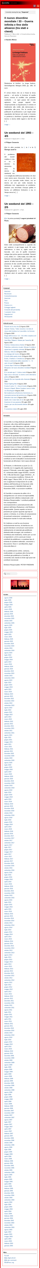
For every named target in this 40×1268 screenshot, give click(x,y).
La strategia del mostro (11, 354)
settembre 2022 (9, 705)
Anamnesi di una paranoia (12, 402)
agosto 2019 (8, 790)
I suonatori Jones (9, 312)
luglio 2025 (7, 627)
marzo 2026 (8, 609)
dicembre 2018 (9, 808)
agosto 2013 (8, 955)
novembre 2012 (9, 975)
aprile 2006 (7, 1156)
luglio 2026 (7, 600)
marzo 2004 (8, 1213)
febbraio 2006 (8, 1161)
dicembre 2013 (9, 946)
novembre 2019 (9, 783)
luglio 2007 (7, 1122)
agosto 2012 (8, 982)
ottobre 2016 (8, 868)
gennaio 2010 (8, 1053)
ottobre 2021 (8, 730)
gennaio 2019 (8, 806)
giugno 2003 (8, 1234)
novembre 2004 (9, 1195)
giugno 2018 (8, 822)
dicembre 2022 (9, 698)
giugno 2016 (8, 877)
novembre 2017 (9, 838)
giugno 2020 (8, 767)
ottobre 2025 (8, 621)
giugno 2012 (8, 987)
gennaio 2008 (8, 1108)
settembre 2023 (9, 678)
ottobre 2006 (8, 1143)
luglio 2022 (7, 710)
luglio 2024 (7, 655)
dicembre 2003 (9, 1220)
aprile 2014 (7, 936)
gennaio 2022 (8, 724)
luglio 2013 (7, 957)
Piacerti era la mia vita (11, 326)
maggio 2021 (8, 742)
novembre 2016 (9, 865)
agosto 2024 (8, 653)
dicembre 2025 (9, 616)
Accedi (6, 1255)
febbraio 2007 (8, 1133)
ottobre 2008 (8, 1088)
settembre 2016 (9, 870)
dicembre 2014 (9, 918)
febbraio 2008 (8, 1106)
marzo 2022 (8, 719)
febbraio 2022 (8, 721)
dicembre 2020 (9, 753)
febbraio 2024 (8, 666)
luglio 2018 (7, 820)
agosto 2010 (8, 1037)
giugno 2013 (8, 959)
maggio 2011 (8, 1017)
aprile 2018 (7, 827)
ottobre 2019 (8, 785)
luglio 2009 (7, 1067)
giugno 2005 (8, 1179)
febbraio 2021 (8, 749)
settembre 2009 (9, 1062)
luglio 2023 (7, 682)
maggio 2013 (8, 962)
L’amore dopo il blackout (12, 365)
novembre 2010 (9, 1030)
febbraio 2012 (8, 996)
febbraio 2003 (8, 1243)
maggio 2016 (8, 879)
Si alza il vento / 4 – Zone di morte (15, 386)
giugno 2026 (8, 602)
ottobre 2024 (8, 648)
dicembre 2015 (9, 891)
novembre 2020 (9, 756)
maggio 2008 (8, 1099)
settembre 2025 (9, 623)
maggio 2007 (8, 1126)
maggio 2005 (8, 1181)
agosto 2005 (8, 1175)
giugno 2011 (8, 1014)
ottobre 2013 (8, 950)
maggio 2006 (8, 1154)
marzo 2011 (8, 1021)
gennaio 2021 (8, 751)
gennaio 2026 (8, 614)
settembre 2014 (9, 925)
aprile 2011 (7, 1019)
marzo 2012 (8, 994)
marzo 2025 (8, 637)
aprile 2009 (7, 1074)
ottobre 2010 (8, 1033)
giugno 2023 (8, 685)
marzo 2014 (8, 939)
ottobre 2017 (8, 840)
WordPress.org (9, 1262)
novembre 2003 (9, 1223)
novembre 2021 (9, 728)
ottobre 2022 (8, 703)
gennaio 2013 (8, 971)
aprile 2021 (7, 744)
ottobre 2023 (8, 675)
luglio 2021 (7, 737)
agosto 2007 (8, 1120)
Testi (23, 139)
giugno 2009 (8, 1069)
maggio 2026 (8, 604)
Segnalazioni (8, 314)
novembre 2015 (9, 893)
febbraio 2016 (8, 886)
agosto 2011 (8, 1010)
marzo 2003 (8, 1241)
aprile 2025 (7, 634)
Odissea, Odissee (10, 352)
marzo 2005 (8, 1186)
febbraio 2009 (8, 1078)
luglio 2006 (7, 1149)
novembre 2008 (9, 1085)
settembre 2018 (9, 815)
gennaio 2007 (8, 1136)
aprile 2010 (7, 1046)
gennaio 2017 (8, 861)
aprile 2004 (7, 1211)
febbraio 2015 (8, 914)
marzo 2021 (8, 746)
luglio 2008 (7, 1094)
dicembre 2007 (9, 1110)
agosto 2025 (8, 625)
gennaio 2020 (8, 778)
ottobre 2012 (8, 978)
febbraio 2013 (8, 969)
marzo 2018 (8, 829)
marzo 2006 (8, 1159)
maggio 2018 (8, 824)
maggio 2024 (8, 659)
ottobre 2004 (8, 1197)
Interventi (6, 36)
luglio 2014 (7, 930)
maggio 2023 (8, 687)
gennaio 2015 (8, 916)
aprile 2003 (7, 1239)
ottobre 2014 (8, 923)
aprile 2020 (7, 772)
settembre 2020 (9, 760)
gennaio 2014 (8, 943)
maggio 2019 (8, 797)
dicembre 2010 (9, 1028)
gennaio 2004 (8, 1218)
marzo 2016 (8, 884)
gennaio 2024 (8, 669)
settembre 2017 (9, 843)
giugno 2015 (8, 904)
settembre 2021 (9, 733)
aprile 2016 (7, 882)
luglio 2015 (7, 902)
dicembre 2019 (9, 781)
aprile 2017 (7, 854)
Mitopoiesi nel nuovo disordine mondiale (17, 368)
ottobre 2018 (8, 813)
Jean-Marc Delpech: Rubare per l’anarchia (17, 340)
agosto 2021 (8, 735)
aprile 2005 (7, 1184)
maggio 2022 (8, 714)
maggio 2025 (8, 632)
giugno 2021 (8, 740)
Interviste (7, 298)
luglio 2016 (7, 875)
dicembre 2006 (9, 1138)
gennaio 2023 (8, 696)
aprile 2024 (7, 662)
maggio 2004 (8, 1209)
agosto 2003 (8, 1229)
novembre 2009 (9, 1058)
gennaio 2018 (8, 833)
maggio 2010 (8, 1044)
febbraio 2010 (8, 1051)
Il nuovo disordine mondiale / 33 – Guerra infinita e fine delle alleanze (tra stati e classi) (18, 25)
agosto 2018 (8, 817)
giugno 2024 (8, 657)
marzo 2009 (8, 1076)
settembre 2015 (9, 898)
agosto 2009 (8, 1065)
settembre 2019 (9, 788)
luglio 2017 (7, 847)
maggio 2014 (8, 934)
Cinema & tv (8, 305)
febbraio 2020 (8, 776)
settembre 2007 (9, 1117)
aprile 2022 (7, 717)
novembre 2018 (9, 811)
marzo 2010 (8, 1049)
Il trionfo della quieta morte (12, 356)
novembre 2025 (9, 618)
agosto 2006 (8, 1147)
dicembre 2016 (9, 863)
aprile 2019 (7, 799)
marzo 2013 (8, 966)
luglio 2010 (7, 1039)
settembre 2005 (9, 1172)
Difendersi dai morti (10, 397)
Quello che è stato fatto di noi (13, 400)
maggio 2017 (8, 852)
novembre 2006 (9, 1140)
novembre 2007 (9, 1113)
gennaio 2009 (8, 1081)
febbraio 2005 (8, 1188)
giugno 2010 (8, 1042)
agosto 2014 (8, 927)
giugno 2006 (8, 1152)
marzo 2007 (8, 1131)
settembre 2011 (9, 1007)
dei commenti (10, 1260)
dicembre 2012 (9, 973)
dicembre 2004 (9, 1193)
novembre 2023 (9, 673)
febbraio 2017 (8, 859)
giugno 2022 (8, 712)
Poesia (6, 303)
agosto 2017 (8, 845)
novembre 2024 (9, 646)
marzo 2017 (8, 856)
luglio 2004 (7, 1204)
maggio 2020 (8, 769)
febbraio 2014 (8, 941)
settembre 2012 (9, 980)
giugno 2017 (8, 849)
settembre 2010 (9, 1035)
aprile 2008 (7, 1101)
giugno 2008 (8, 1097)
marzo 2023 (8, 691)
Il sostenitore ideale (10, 409)
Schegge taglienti (9, 307)
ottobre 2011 (8, 1005)
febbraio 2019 (8, 804)
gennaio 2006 (8, 1163)
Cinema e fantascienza (14, 345)
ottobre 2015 (8, 895)
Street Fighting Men (10, 384)
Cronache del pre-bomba (28, 34)
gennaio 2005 (8, 1191)
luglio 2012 (7, 985)
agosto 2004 (8, 1202)
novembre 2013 (9, 948)
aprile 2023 (7, 689)
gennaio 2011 (8, 1026)
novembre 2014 (9, 920)
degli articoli (9, 1258)
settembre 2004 (9, 1200)
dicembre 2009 (9, 1056)
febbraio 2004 (8, 1216)
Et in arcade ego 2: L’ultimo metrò (15, 372)
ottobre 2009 (8, 1060)
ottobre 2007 (8, 1115)
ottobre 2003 (8, 1225)
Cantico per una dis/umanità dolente (15, 404)
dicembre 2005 (9, 1165)
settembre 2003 (9, 1227)
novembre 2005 (9, 1168)
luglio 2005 (7, 1177)
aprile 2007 (7, 1129)
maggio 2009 (8, 1072)
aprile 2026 (7, 607)
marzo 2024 (8, 664)
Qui (6, 218)
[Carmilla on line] (20, 3)
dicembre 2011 (9, 1001)
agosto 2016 (8, 872)
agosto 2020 (8, 762)
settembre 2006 (9, 1145)
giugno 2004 (8, 1207)
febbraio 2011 (8, 1023)
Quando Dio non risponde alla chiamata (17, 379)
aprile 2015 (7, 909)
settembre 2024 (9, 650)
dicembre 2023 (9, 671)
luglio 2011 (7, 1012)
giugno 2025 (8, 630)
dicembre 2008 (9, 1083)
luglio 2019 (7, 792)
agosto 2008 (8, 1092)
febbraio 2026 (8, 611)
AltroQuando (8, 316)
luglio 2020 (7, 765)
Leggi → (7, 124)
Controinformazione (10, 296)
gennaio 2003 (8, 1246)
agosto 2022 (8, 708)
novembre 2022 (9, 701)
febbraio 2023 (8, 694)
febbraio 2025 (8, 639)
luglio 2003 (7, 1232)
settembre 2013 (9, 952)
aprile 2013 (7, 964)
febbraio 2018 (8, 831)
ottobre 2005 (8, 1170)
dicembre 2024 (9, 643)
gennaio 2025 (8, 641)
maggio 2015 (8, 907)
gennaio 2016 (8, 888)
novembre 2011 (9, 1003)
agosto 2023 (8, 680)
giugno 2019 (8, 795)
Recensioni (13, 36)
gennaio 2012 (8, 998)
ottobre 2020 (8, 758)
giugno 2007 (8, 1124)
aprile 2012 (7, 991)
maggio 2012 (8, 989)
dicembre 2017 (9, 836)
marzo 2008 (8, 1104)
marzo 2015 (8, 911)
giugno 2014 (8, 932)
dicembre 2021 (9, 726)
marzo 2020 (8, 774)
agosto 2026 (8, 598)
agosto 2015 (8, 900)
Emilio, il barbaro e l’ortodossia (14, 358)
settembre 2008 (9, 1090)
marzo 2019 (8, 801)
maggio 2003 (8, 1236)
